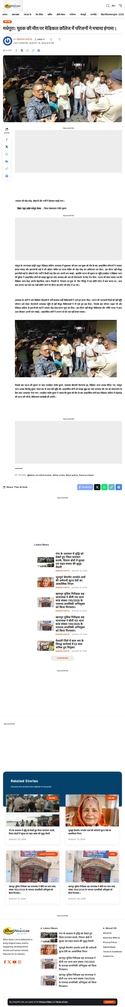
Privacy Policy (45, 1002)
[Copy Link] (33, 50)
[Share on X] (21, 50)
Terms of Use (62, 1002)
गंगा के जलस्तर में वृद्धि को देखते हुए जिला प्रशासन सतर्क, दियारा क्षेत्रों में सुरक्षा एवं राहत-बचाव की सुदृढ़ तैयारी (70, 560)
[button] (109, 1002)
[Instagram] (19, 962)
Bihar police (72, 475)
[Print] (38, 50)
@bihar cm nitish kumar (39, 475)
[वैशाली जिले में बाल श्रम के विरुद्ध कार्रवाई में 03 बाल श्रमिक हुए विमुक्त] (45, 646)
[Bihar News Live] (13, 5)
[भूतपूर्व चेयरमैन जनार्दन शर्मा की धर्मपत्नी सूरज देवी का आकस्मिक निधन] (45, 582)
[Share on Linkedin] (6, 161)
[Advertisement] (68, 151)
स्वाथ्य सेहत (7, 22)
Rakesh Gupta (24, 39)
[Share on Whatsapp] (27, 50)
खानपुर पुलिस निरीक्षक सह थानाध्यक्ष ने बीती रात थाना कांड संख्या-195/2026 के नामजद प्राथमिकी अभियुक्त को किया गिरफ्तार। (70, 600)
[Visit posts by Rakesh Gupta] (7, 41)
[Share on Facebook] (16, 50)
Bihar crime (59, 475)
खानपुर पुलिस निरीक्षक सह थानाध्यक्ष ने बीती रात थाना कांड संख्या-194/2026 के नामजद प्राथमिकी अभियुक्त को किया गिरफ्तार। (70, 623)
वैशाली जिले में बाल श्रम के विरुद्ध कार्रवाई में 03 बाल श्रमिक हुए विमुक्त (70, 644)
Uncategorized (47, 854)
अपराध (112, 854)
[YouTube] (14, 962)
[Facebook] (5, 962)
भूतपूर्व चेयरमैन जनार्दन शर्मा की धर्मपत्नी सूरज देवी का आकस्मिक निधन (70, 580)
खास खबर (52, 798)
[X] (9, 962)
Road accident (86, 475)
